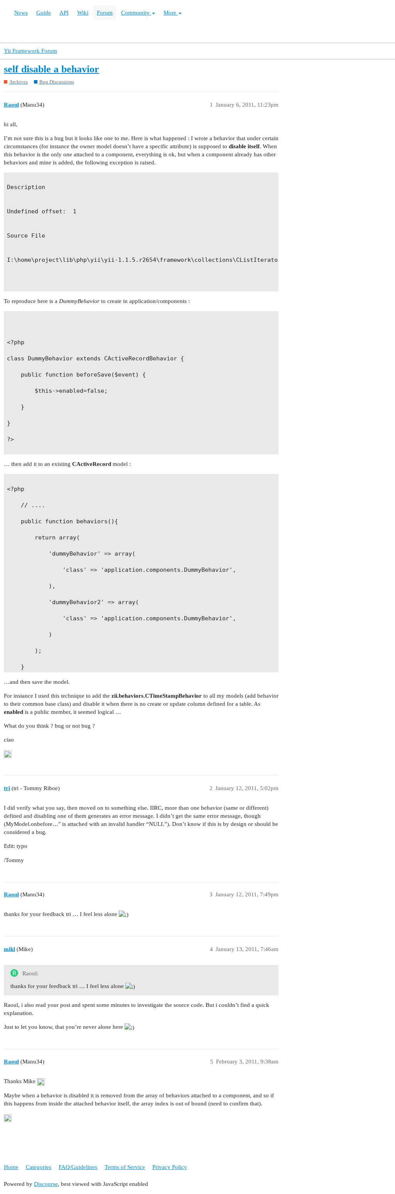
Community (136, 13)
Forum (105, 13)
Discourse (46, 1184)
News (21, 13)
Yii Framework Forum (30, 51)
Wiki (82, 13)
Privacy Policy (169, 1167)
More (171, 13)
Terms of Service (125, 1167)
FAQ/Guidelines (78, 1167)
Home (11, 1167)
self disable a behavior (51, 69)
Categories (38, 1167)
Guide (43, 13)
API (64, 13)
